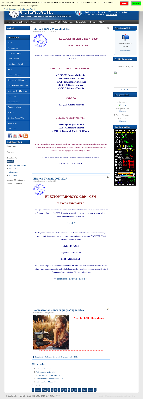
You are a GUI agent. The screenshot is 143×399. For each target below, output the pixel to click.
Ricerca (93, 22)
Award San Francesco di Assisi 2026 (49, 378)
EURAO (11, 112)
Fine (90, 389)
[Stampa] (108, 28)
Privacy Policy (81, 22)
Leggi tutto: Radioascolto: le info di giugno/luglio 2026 (56, 357)
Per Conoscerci (13, 48)
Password (10, 152)
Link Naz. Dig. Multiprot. (17, 91)
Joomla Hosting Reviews (129, 396)
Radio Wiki (12, 123)
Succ (84, 389)
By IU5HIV (125, 89)
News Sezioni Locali (15, 64)
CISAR (101, 22)
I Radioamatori (13, 58)
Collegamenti (68, 22)
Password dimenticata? (18, 165)
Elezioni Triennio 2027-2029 (50, 178)
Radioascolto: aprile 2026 (46, 372)
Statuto (33, 22)
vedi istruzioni (111, 15)
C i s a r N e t (12, 96)
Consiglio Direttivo (20, 22)
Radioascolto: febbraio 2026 (47, 381)
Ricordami (11, 158)
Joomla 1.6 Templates (106, 396)
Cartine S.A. (12, 128)
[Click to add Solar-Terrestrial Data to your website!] (125, 185)
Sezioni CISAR (54, 22)
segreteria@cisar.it (97, 12)
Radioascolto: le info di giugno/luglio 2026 (58, 310)
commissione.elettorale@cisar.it (71, 279)
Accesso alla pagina (125, 50)
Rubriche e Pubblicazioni (17, 80)
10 (79, 389)
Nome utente (11, 146)
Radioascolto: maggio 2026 (46, 368)
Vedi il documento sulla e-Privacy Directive (19, 9)
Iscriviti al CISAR (14, 53)
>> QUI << (71, 223)
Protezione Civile (14, 107)
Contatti (42, 22)
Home (8, 22)
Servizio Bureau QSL (16, 118)
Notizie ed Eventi (14, 74)
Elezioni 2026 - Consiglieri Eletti (52, 29)
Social (10, 69)
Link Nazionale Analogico (18, 85)
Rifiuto (124, 3)
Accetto (136, 3)
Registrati (13, 175)
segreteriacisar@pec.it (121, 12)
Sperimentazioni (14, 101)
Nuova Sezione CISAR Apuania (48, 375)
